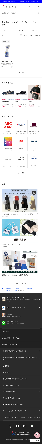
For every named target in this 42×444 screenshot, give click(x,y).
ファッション (16, 288)
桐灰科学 (8, 288)
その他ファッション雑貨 (10, 290)
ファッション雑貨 (27, 288)
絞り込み (36, 440)
